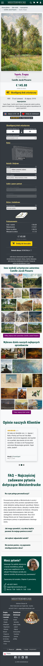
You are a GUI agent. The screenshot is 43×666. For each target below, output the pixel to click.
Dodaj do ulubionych (31, 114)
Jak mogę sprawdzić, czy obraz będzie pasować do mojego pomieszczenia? (19, 530)
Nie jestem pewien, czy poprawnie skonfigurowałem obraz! (17, 546)
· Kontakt (5, 620)
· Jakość (15, 627)
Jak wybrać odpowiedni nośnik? (16, 538)
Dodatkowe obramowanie (12, 135)
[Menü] (2, 3)
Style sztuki (15, 7)
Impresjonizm (24, 7)
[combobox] (21, 137)
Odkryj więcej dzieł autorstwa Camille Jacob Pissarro (21, 336)
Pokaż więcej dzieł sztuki (22, 412)
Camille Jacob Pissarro (10, 10)
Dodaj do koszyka (23, 243)
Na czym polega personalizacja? (17, 493)
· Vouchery (16, 634)
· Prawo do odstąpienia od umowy (6, 636)
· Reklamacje (6, 641)
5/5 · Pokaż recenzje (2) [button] (25, 118)
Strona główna (6, 7)
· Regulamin (6, 627)
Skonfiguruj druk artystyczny (22, 92)
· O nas (5, 644)
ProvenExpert (16, 456)
